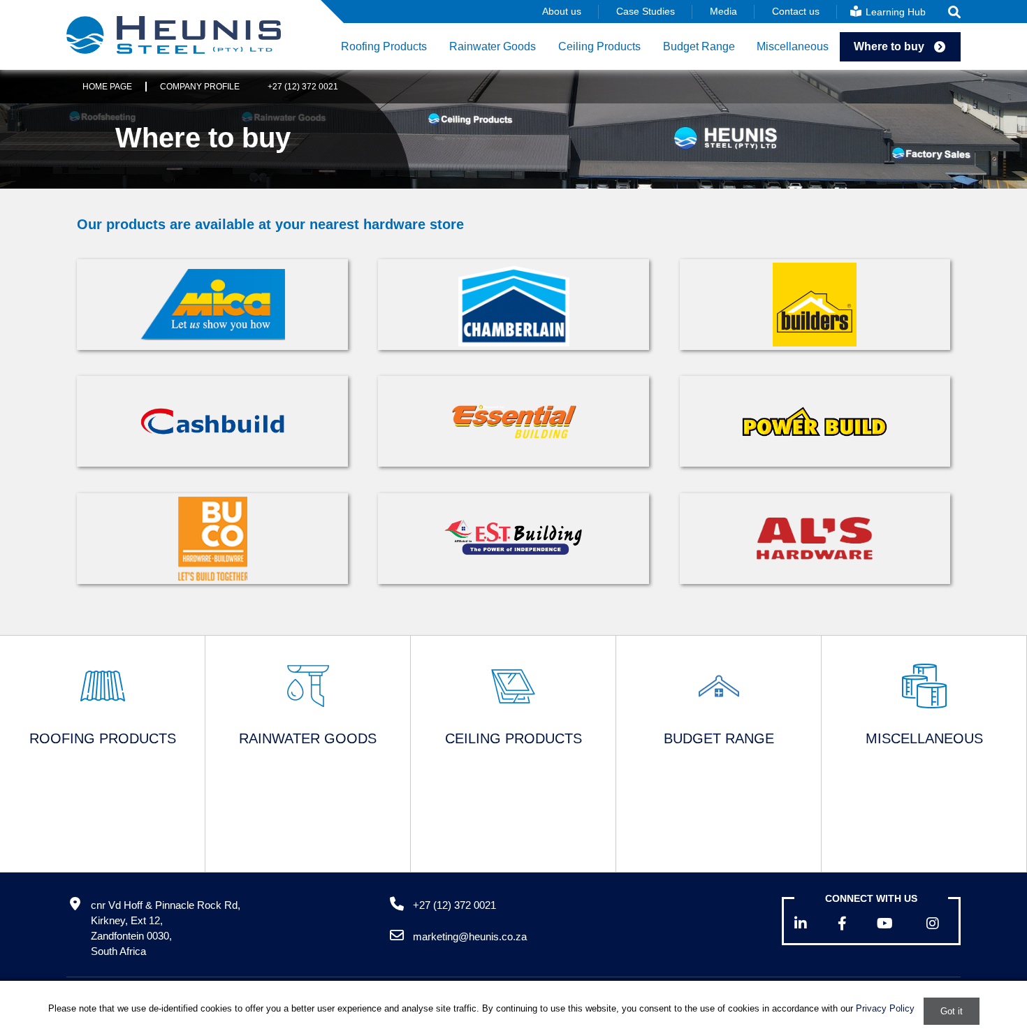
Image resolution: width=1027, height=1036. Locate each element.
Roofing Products (384, 46)
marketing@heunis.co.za (470, 936)
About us (561, 11)
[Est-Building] (513, 538)
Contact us (796, 11)
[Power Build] (814, 421)
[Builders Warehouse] (815, 304)
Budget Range (699, 46)
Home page (107, 87)
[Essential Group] (513, 421)
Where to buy (889, 46)
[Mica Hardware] (212, 304)
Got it (951, 1011)
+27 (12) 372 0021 (303, 87)
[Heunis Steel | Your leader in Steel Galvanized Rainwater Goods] (173, 35)
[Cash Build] (212, 421)
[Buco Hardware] (212, 539)
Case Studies (645, 11)
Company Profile (200, 87)
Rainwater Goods (492, 46)
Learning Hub (894, 11)
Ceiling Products (599, 46)
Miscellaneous (793, 46)
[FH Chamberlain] (513, 304)
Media (723, 11)
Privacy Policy (885, 1008)
